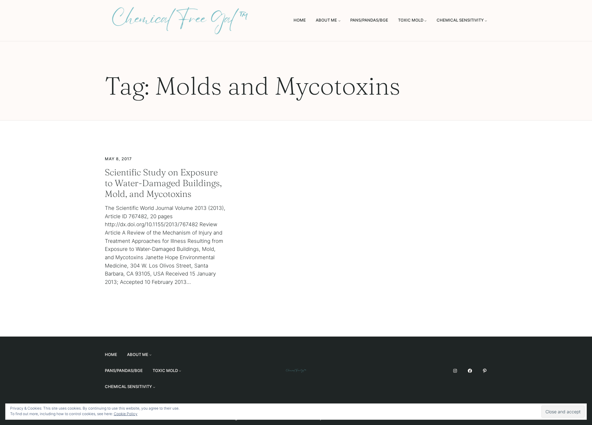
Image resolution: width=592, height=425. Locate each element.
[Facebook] (469, 370)
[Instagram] (455, 370)
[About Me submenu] (339, 20)
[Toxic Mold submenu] (425, 20)
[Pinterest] (484, 370)
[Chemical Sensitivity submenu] (486, 20)
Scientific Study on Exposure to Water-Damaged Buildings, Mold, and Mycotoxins (163, 183)
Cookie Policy (126, 413)
